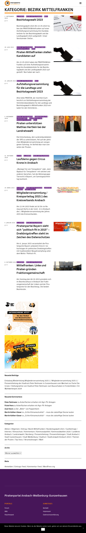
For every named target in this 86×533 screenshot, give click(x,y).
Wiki (6, 511)
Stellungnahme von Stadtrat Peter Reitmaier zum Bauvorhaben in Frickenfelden (43, 386)
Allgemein (20, 16)
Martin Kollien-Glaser (13, 412)
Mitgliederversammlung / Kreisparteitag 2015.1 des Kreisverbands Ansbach (32, 196)
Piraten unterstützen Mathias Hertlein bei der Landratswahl (31, 127)
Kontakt (45, 508)
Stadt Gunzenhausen (13, 437)
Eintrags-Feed (20, 466)
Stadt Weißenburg (30, 437)
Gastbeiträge (71, 429)
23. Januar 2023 (10, 81)
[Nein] (83, 528)
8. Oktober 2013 (10, 262)
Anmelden (9, 466)
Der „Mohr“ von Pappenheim (27, 409)
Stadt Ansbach (30, 189)
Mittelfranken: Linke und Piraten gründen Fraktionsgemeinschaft (31, 269)
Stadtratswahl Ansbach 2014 (59, 437)
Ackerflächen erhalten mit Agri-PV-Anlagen (37, 402)
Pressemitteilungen (24, 120)
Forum (7, 508)
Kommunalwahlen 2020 (61, 431)
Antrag (24, 429)
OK (43, 529)
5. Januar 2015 (10, 222)
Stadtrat (42, 437)
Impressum (47, 511)
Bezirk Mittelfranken (34, 16)
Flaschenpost (9, 515)
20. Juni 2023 (9, 47)
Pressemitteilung (35, 118)
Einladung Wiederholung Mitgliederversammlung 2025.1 (27, 380)
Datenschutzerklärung (51, 515)
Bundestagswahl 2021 (55, 429)
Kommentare (29, 431)
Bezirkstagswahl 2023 (30, 19)
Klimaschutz (18, 431)
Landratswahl (40, 47)
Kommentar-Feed (34, 466)
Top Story (19, 439)
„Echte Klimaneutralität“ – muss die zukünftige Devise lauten (49, 412)
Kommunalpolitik (41, 116)
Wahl (46, 16)
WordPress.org (49, 466)
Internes (8, 431)
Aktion (19, 156)
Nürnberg (29, 434)
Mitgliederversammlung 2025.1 (64, 380)
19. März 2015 (9, 188)
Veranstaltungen (31, 439)
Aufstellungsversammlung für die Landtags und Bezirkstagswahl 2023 (33, 87)
